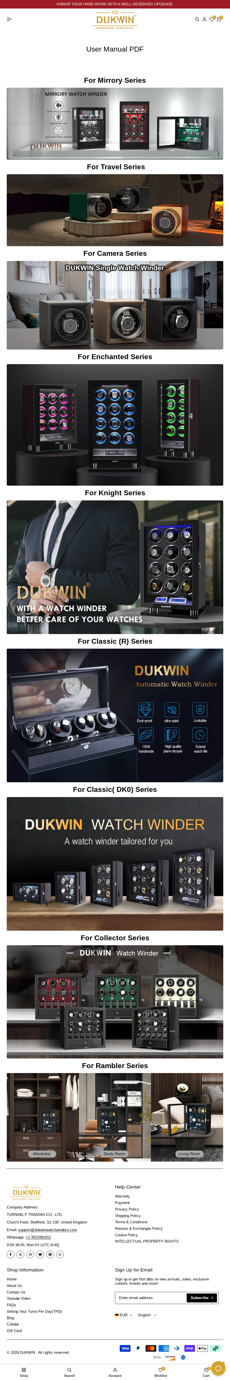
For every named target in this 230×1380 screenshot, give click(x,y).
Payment (122, 1203)
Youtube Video (18, 1298)
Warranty (122, 1196)
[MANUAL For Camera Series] (115, 305)
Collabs (13, 1324)
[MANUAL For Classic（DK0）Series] (115, 864)
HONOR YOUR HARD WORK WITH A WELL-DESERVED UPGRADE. (115, 4)
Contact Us (16, 1292)
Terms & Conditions (131, 1222)
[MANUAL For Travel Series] (115, 210)
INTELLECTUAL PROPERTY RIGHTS (147, 1241)
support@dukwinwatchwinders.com (47, 1230)
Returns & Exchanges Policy (139, 1228)
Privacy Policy (127, 1209)
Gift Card (14, 1331)
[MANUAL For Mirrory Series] (115, 124)
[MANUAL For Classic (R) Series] (115, 715)
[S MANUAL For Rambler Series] (115, 1117)
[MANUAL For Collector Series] (115, 1001)
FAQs (11, 1305)
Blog (10, 1318)
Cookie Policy (126, 1235)
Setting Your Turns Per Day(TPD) (34, 1311)
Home (12, 1279)
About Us (14, 1286)
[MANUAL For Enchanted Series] (115, 425)
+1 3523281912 (38, 1237)
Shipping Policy (128, 1216)
